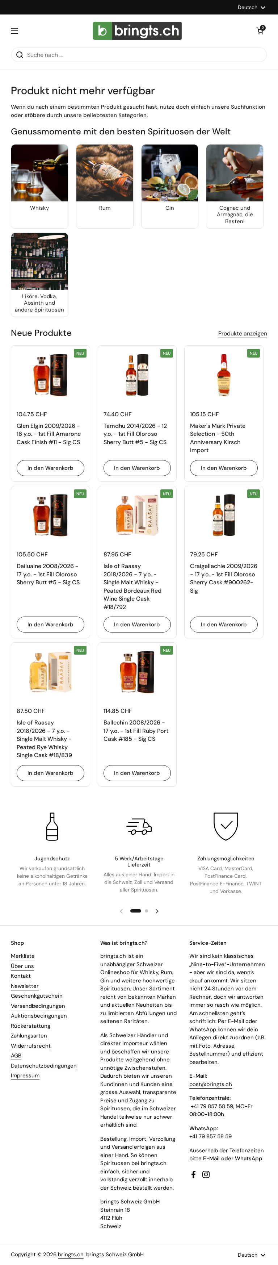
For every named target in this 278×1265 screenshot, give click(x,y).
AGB (16, 1055)
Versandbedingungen (38, 1006)
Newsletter (25, 986)
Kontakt (21, 976)
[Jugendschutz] (52, 827)
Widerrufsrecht (31, 1045)
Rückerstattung (30, 1026)
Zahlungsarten (29, 1035)
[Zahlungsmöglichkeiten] (226, 827)
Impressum (25, 1075)
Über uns (22, 966)
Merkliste (23, 956)
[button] (260, 31)
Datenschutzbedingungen (44, 1065)
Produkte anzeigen (242, 333)
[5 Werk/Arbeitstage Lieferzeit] (139, 827)
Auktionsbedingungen (39, 1015)
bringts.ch (71, 1254)
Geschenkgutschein (37, 995)
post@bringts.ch (210, 1084)
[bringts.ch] (137, 31)
